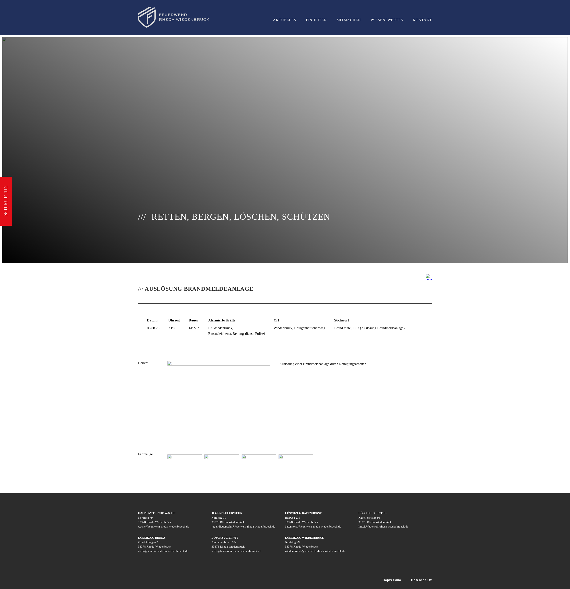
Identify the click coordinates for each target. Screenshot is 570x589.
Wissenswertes (387, 20)
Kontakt (422, 20)
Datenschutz (421, 580)
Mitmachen (349, 20)
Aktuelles (284, 20)
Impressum (391, 580)
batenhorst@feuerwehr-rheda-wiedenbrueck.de (313, 526)
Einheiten (316, 20)
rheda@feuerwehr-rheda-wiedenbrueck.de (163, 551)
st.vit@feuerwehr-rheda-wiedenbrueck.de (236, 551)
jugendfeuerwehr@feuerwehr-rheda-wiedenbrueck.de (243, 526)
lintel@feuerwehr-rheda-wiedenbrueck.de (383, 526)
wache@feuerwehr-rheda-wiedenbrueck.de (163, 526)
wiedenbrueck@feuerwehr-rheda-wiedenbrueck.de (315, 551)
